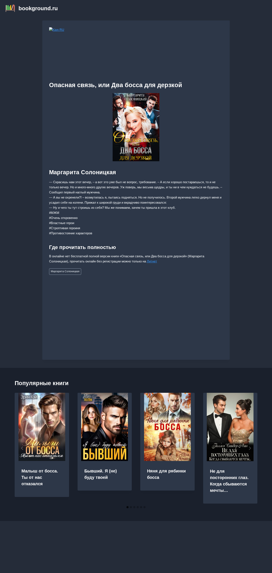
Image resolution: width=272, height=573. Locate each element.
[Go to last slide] (22, 448)
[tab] (127, 507)
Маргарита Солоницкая (65, 271)
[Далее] (250, 448)
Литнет (152, 261)
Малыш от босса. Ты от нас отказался (39, 477)
